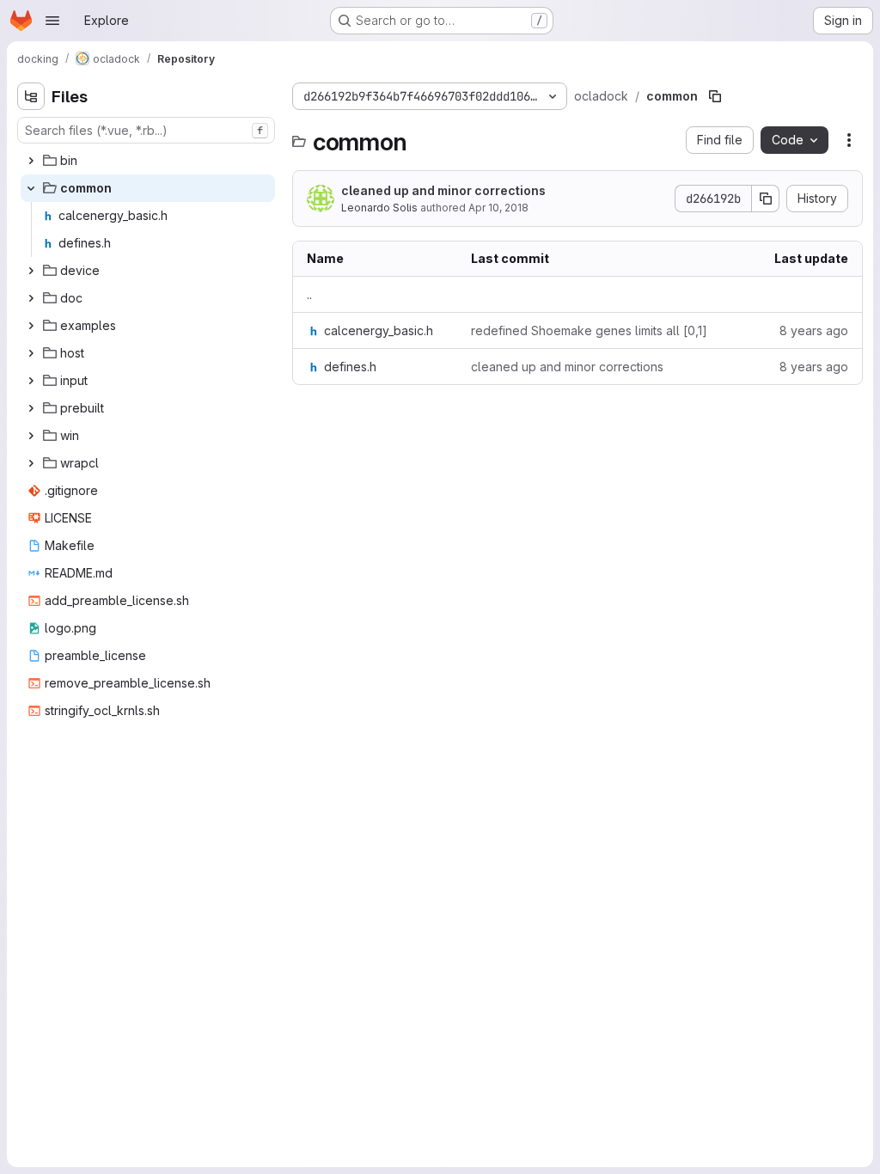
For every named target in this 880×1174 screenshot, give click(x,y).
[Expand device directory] (31, 270)
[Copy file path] (715, 96)
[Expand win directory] (31, 435)
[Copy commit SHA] (765, 198)
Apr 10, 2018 (498, 207)
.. (309, 294)
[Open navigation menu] (52, 20)
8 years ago (813, 330)
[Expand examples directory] (31, 325)
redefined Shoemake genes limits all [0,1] (589, 330)
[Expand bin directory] (31, 160)
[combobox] (146, 130)
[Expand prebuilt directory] (31, 408)
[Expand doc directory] (31, 298)
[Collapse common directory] (31, 188)
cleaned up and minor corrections (443, 190)
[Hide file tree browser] (31, 96)
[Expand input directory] (31, 380)
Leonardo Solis (379, 207)
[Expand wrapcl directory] (31, 463)
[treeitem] (148, 160)
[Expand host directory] (31, 353)
